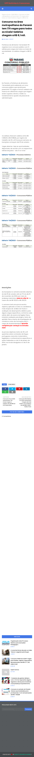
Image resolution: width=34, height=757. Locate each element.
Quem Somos (15, 670)
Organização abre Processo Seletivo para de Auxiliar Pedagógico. (19, 642)
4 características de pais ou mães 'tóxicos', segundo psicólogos (21, 651)
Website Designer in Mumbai (22, 754)
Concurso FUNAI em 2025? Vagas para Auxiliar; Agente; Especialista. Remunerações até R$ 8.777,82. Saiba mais (21, 661)
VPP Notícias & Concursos (17, 3)
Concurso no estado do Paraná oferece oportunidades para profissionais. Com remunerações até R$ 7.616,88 (21, 692)
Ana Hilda (6, 39)
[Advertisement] (17, 118)
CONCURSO (14, 14)
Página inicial (6, 14)
